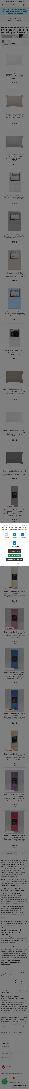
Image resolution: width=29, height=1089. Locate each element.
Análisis (14, 538)
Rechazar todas (14, 551)
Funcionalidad (14, 546)
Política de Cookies (14, 563)
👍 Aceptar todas (14, 555)
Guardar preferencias (14, 559)
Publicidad (22, 538)
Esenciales (6, 538)
